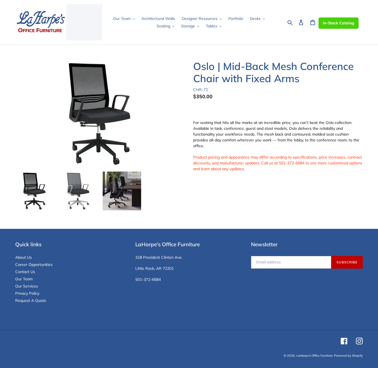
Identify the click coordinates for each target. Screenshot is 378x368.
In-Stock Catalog (338, 22)
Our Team (24, 278)
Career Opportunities (34, 264)
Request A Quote (30, 300)
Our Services (26, 286)
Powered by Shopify (348, 355)
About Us (23, 257)
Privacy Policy (27, 293)
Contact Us (25, 271)
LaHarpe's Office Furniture (314, 355)
